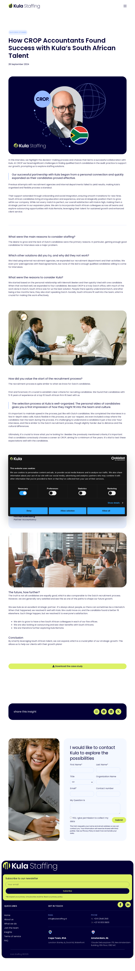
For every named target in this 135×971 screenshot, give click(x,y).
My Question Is (77, 800)
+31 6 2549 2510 (99, 918)
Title (72, 776)
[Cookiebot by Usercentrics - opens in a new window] (113, 459)
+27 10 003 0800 (100, 922)
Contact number (105, 788)
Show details (114, 503)
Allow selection (68, 511)
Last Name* (102, 764)
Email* (73, 788)
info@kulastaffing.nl (57, 918)
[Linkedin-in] (128, 904)
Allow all (106, 511)
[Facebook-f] (120, 904)
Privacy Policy (88, 831)
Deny (29, 511)
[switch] (52, 493)
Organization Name (106, 776)
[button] (97, 712)
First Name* (76, 764)
